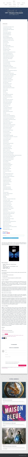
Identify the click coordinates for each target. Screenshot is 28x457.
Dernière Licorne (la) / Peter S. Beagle (7, 86)
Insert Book (14, 335)
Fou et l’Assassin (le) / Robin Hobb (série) (7, 107)
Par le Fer (4, 172)
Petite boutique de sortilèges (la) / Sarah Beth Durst (8, 176)
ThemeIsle (25, 455)
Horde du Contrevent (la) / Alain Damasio (7, 127)
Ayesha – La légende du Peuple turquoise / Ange (8, 46)
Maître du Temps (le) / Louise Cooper (7, 151)
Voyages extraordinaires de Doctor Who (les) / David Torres (9, 221)
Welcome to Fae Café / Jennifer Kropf (7, 225)
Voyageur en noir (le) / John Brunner (7, 222)
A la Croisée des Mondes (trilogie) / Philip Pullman (8, 29)
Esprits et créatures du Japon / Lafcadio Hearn (8, 99)
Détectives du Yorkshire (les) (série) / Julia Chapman (8, 87)
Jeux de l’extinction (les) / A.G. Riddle (7, 132)
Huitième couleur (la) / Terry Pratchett (7, 128)
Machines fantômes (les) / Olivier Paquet (7, 148)
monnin (5, 335)
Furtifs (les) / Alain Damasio (6, 110)
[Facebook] (0, 228)
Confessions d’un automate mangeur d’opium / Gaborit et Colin (10, 70)
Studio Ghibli (4, 196)
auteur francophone (8, 336)
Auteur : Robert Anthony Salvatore (6, 45)
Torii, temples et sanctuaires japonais (7, 205)
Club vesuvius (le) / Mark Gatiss (6, 62)
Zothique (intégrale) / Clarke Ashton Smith (7, 229)
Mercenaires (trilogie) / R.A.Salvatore (7, 160)
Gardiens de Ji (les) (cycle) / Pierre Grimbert (8, 111)
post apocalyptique (4, 336)
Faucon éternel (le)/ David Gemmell (7, 103)
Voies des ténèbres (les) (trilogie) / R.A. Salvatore (8, 218)
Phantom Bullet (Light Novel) (6, 177)
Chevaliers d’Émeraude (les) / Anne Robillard (8, 57)
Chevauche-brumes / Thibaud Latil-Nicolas (7, 58)
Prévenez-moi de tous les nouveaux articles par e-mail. (12, 363)
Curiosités (6, 4)
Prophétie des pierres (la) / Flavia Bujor (7, 181)
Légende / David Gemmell (6, 140)
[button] (11, 4)
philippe (10, 335)
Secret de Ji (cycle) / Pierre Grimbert (7, 188)
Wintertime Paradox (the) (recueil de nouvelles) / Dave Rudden (10, 226)
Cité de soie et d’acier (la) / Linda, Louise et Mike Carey (9, 61)
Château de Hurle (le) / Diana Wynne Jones (7, 53)
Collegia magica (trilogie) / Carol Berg (7, 65)
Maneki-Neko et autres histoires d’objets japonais (8, 152)
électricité (17, 335)
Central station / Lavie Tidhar (6, 50)
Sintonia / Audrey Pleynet (5, 192)
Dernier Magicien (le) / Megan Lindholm (7, 83)
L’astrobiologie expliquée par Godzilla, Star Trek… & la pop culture (10, 136)
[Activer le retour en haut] (27, 455)
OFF (3, 335)
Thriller (11, 336)
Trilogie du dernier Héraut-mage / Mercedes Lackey (8, 213)
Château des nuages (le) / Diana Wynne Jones (8, 54)
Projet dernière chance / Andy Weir (7, 180)
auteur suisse (14, 336)
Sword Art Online (5, 197)
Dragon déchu (4, 91)
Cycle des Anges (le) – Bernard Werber (7, 78)
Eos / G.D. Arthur (5, 98)
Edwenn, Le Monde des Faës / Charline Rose (8, 94)
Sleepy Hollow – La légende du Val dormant (7, 193)
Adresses (10, 4)
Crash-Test (14, 4)
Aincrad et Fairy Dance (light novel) (7, 33)
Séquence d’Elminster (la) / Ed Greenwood (7, 189)
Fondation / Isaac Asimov (6, 106)
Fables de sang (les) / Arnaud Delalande (7, 102)
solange (12, 335)
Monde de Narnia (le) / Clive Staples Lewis (7, 164)
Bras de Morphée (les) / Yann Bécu (7, 49)
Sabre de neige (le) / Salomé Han (6, 184)
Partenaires (22, 4)
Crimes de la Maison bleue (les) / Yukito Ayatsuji (9, 423)
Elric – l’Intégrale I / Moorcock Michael (7, 95)
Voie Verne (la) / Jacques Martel (6, 217)
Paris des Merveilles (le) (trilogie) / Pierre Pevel (8, 173)
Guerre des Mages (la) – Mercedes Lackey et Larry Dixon (9, 119)
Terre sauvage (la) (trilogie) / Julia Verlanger (8, 201)
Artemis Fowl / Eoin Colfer (6, 42)
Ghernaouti (7, 335)
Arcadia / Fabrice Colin (5, 41)
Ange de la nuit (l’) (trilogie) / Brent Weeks (7, 37)
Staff (18, 4)
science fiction (20, 335)
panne (22, 335)
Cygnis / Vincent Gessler (5, 82)
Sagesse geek (4, 185)
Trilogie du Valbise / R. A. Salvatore (7, 214)
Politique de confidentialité (12, 6)
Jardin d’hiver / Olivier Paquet (6, 131)
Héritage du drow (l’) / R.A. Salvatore (7, 123)
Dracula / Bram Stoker (5, 90)
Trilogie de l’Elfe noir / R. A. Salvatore (7, 209)
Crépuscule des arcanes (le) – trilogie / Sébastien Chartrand (9, 74)
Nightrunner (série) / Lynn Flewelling (7, 168)
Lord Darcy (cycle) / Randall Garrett (7, 147)
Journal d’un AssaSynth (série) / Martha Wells (8, 135)
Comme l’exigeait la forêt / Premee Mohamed (8, 66)
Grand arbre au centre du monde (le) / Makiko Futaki (9, 115)
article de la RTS (4, 330)
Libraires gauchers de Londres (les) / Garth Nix (8, 143)
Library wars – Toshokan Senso (6, 144)
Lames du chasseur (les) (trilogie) (6, 139)
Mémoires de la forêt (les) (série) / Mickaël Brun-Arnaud (9, 156)
